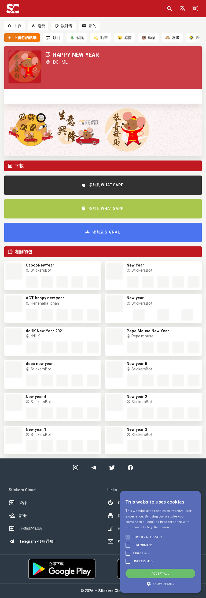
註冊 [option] (23, 515)
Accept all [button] (160, 573)
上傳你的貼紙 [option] (30, 528)
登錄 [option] (23, 503)
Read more (162, 527)
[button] (182, 8)
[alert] (160, 542)
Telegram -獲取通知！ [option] (38, 541)
